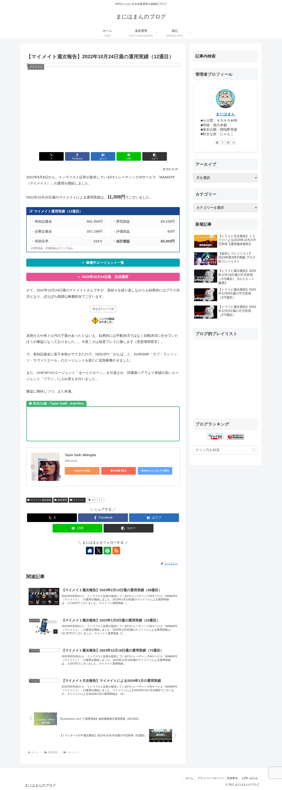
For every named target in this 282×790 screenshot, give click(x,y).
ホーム (189, 778)
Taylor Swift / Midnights (80, 455)
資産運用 (62, 500)
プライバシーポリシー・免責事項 (217, 778)
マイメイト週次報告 (41, 500)
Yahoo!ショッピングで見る (155, 470)
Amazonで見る (82, 470)
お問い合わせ (250, 778)
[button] (154, 156)
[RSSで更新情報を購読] (116, 550)
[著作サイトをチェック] (90, 550)
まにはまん (225, 114)
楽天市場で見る (118, 470)
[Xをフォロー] (98, 550)
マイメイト (78, 500)
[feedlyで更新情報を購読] (107, 550)
